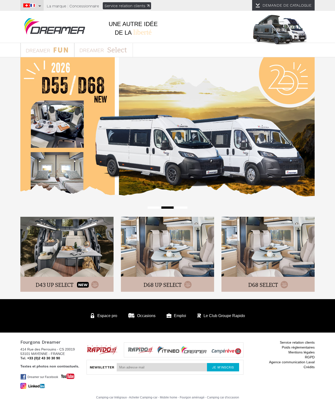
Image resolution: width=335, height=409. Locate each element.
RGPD (310, 357)
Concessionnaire (84, 6)
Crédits (309, 367)
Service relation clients (124, 5)
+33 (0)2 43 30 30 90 (43, 358)
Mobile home (168, 397)
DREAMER (39, 50)
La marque (56, 6)
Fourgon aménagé (192, 397)
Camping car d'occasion (223, 397)
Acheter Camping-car (143, 397)
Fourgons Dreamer (54, 26)
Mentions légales (301, 352)
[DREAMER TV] (65, 374)
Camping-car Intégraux (111, 397)
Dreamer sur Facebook (42, 377)
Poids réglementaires (298, 347)
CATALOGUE (286, 5)
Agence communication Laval (292, 362)
